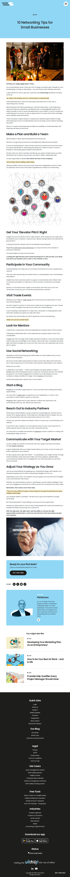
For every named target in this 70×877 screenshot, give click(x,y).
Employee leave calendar (35, 778)
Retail (35, 824)
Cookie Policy (35, 755)
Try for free (18, 573)
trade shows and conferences (23, 248)
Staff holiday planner (35, 773)
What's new (35, 735)
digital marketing (17, 446)
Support (35, 710)
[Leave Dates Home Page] (7, 3)
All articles (35, 733)
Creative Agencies (35, 813)
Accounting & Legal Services (35, 826)
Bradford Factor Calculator (35, 801)
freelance (37, 431)
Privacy (35, 750)
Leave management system (35, 770)
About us (35, 707)
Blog (35, 15)
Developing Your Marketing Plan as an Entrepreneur (44, 643)
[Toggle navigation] (66, 4)
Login (35, 704)
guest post (21, 395)
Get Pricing (60, 873)
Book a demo (35, 721)
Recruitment (35, 821)
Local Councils (35, 818)
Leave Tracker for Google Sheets (35, 795)
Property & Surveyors (35, 815)
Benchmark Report (35, 724)
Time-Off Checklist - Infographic (35, 804)
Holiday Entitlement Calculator (35, 798)
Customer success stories (35, 738)
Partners (35, 715)
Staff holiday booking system (35, 784)
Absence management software (35, 781)
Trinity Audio (20, 84)
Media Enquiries (35, 713)
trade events (27, 300)
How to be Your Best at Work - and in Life (45, 661)
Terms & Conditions (35, 758)
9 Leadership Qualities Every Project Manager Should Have (43, 678)
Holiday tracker (35, 775)
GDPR (35, 753)
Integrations (35, 718)
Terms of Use (35, 761)
